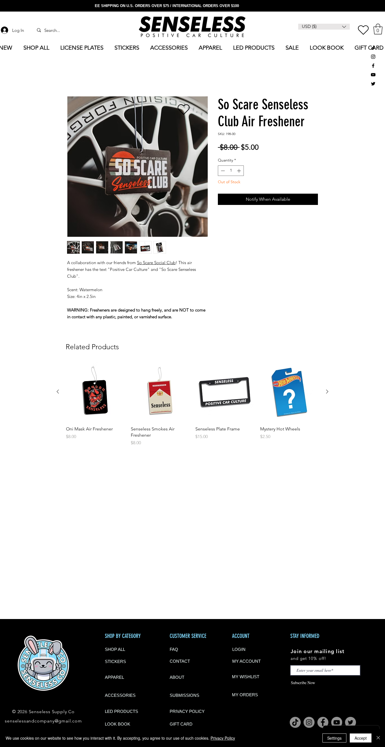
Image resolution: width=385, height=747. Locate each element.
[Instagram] (309, 722)
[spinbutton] (231, 171)
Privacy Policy (223, 738)
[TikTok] (373, 47)
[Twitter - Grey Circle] (350, 722)
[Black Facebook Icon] (373, 65)
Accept (361, 738)
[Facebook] (322, 722)
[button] (377, 29)
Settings (334, 738)
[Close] (378, 737)
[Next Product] (327, 391)
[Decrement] (222, 171)
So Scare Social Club (156, 262)
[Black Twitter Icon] (373, 84)
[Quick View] (95, 391)
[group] (192, 404)
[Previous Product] (57, 391)
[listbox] (324, 27)
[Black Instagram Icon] (373, 56)
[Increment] (239, 171)
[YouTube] (373, 75)
